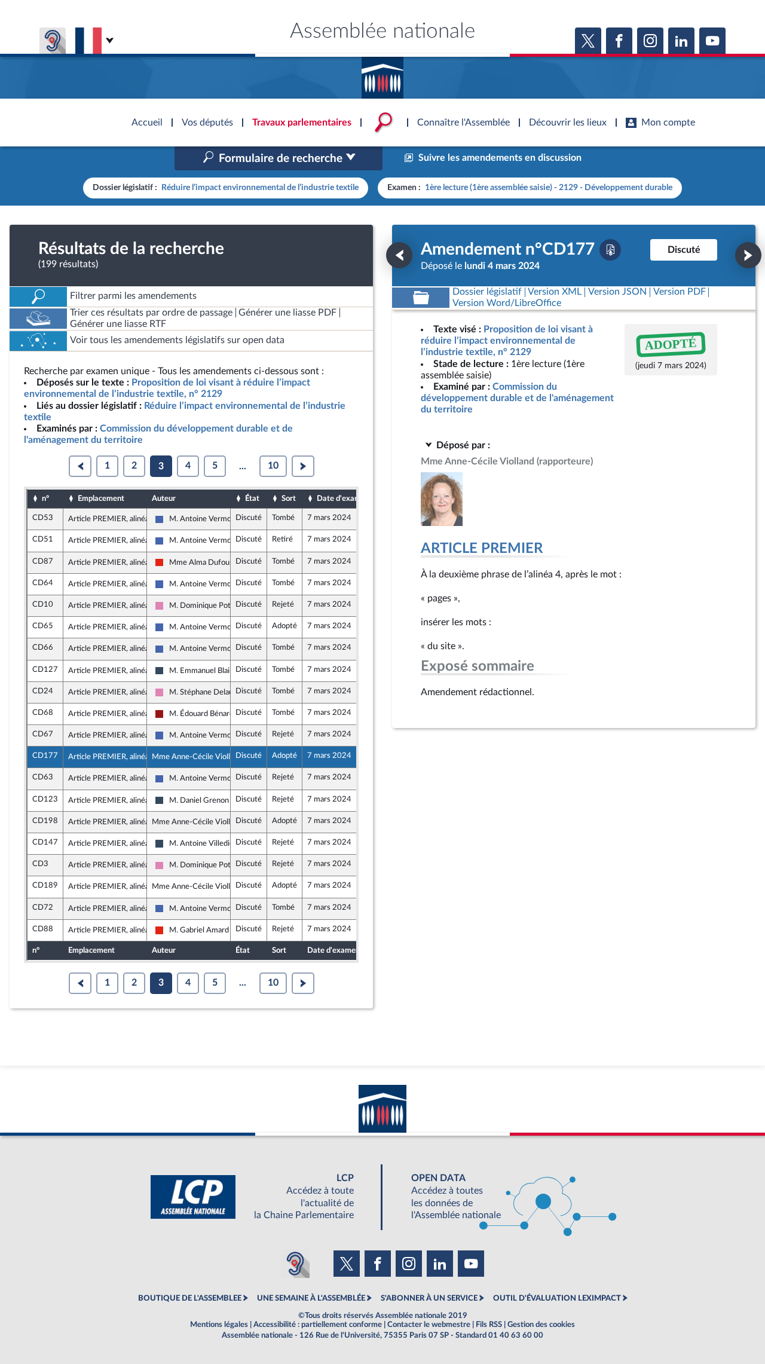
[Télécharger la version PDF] (610, 250)
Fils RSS (489, 1324)
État (252, 498)
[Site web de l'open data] (503, 1197)
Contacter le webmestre (428, 1324)
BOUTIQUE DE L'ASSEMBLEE (189, 1298)
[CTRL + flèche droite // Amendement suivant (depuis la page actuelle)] (748, 255)
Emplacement (101, 498)
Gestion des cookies (541, 1324)
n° (45, 498)
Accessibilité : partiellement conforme (317, 1324)
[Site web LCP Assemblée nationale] (262, 1197)
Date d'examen (343, 498)
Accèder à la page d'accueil (382, 73)
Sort (288, 498)
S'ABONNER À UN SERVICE (429, 1298)
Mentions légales (219, 1324)
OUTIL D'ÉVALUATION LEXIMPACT (557, 1298)
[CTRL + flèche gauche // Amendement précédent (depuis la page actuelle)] (399, 255)
